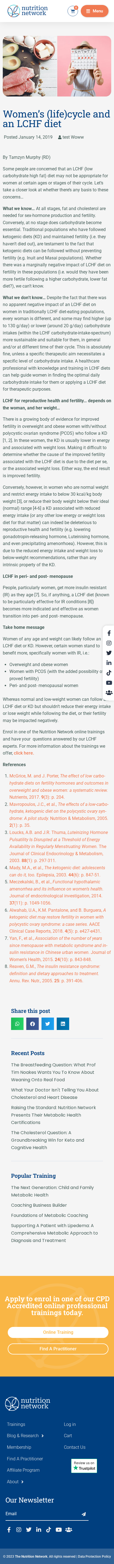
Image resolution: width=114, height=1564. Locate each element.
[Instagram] (19, 1530)
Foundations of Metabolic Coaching (49, 1215)
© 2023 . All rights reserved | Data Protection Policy (57, 1556)
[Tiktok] (49, 1530)
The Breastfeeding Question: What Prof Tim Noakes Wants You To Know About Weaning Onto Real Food (53, 1072)
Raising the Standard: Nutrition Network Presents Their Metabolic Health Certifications (53, 1115)
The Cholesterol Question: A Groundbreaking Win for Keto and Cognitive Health (47, 1140)
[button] (94, 11)
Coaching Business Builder (39, 1205)
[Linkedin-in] (39, 1530)
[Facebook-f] (9, 1530)
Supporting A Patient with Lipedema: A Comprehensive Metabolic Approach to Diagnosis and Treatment (54, 1233)
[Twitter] (29, 1530)
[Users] (69, 1530)
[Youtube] (59, 1530)
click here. (24, 753)
